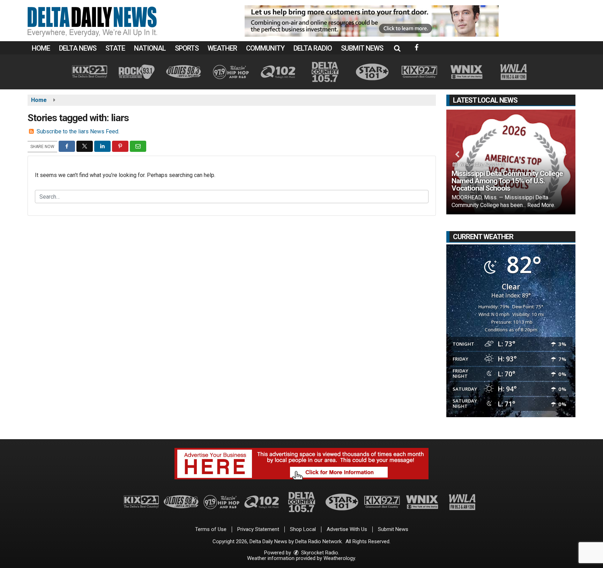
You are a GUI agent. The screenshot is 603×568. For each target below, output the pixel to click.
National (150, 48)
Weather (222, 48)
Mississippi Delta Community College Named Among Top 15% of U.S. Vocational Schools (507, 180)
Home (41, 48)
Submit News (362, 48)
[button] (397, 48)
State (115, 48)
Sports (187, 48)
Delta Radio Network (318, 541)
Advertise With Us (347, 529)
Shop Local (303, 529)
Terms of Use (210, 529)
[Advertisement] (372, 21)
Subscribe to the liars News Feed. (78, 131)
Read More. (541, 205)
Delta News (77, 48)
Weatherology (339, 558)
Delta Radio (312, 48)
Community (265, 48)
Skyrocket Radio (319, 552)
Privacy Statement (258, 529)
